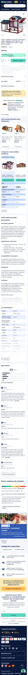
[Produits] (2, 5)
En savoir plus (16, 623)
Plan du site (18, 673)
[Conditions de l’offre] (25, 55)
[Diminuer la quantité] (2, 60)
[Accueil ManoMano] (7, 2)
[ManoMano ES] (13, 666)
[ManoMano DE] (9, 666)
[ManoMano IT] (2, 666)
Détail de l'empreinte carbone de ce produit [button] (11, 507)
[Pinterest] (9, 648)
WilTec (7, 114)
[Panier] (24, 2)
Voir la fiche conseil (19, 536)
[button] (13, 105)
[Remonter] (22, 665)
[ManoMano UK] (6, 666)
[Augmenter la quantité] (8, 60)
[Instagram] (13, 648)
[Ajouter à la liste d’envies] (24, 35)
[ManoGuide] (23, 671)
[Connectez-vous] (20, 2)
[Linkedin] (2, 648)
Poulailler (4, 542)
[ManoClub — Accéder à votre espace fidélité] (16, 2)
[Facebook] (6, 648)
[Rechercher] (5, 6)
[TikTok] (17, 648)
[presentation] (23, 507)
